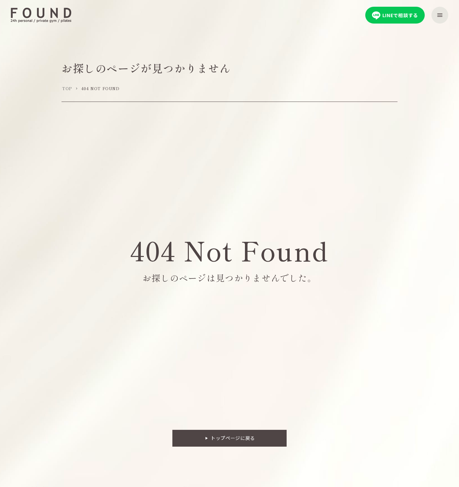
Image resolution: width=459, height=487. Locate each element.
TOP (67, 88)
